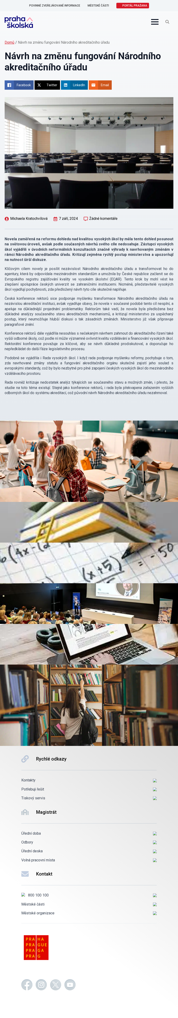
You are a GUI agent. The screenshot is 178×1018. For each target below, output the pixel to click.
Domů (9, 42)
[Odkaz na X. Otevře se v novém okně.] (55, 985)
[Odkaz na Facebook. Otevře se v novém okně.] (26, 985)
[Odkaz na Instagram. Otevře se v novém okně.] (41, 985)
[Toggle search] (167, 22)
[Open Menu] (155, 22)
